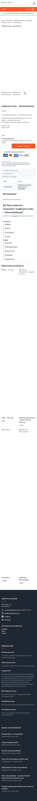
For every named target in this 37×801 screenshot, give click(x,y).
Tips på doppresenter (10, 743)
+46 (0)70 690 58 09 (10, 610)
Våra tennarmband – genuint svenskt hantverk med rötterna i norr (16, 777)
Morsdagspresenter (9, 691)
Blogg (3, 631)
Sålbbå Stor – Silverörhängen (24, 579)
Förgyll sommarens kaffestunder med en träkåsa (17, 788)
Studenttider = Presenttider (12, 734)
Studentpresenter (8, 663)
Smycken (27, 162)
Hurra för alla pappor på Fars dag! (15, 759)
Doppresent (9, 164)
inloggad (14, 216)
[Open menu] (34, 3)
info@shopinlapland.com (12, 613)
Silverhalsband (20, 162)
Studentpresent (12, 165)
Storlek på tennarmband (11, 751)
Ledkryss (14, 162)
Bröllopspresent (8, 652)
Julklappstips (5, 165)
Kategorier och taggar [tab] (10, 176)
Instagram (8, 620)
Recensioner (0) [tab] (8, 173)
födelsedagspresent (17, 164)
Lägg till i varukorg (24, 146)
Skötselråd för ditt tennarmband (14, 768)
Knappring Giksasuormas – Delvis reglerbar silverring (27, 420)
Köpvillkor (4, 629)
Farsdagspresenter (9, 710)
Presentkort (6, 578)
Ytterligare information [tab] (10, 170)
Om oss (4, 633)
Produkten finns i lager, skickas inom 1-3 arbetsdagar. (24, 186)
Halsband (9, 162)
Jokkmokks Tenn (27, 164)
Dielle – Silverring (7, 418)
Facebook (7, 616)
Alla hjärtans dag (8, 701)
